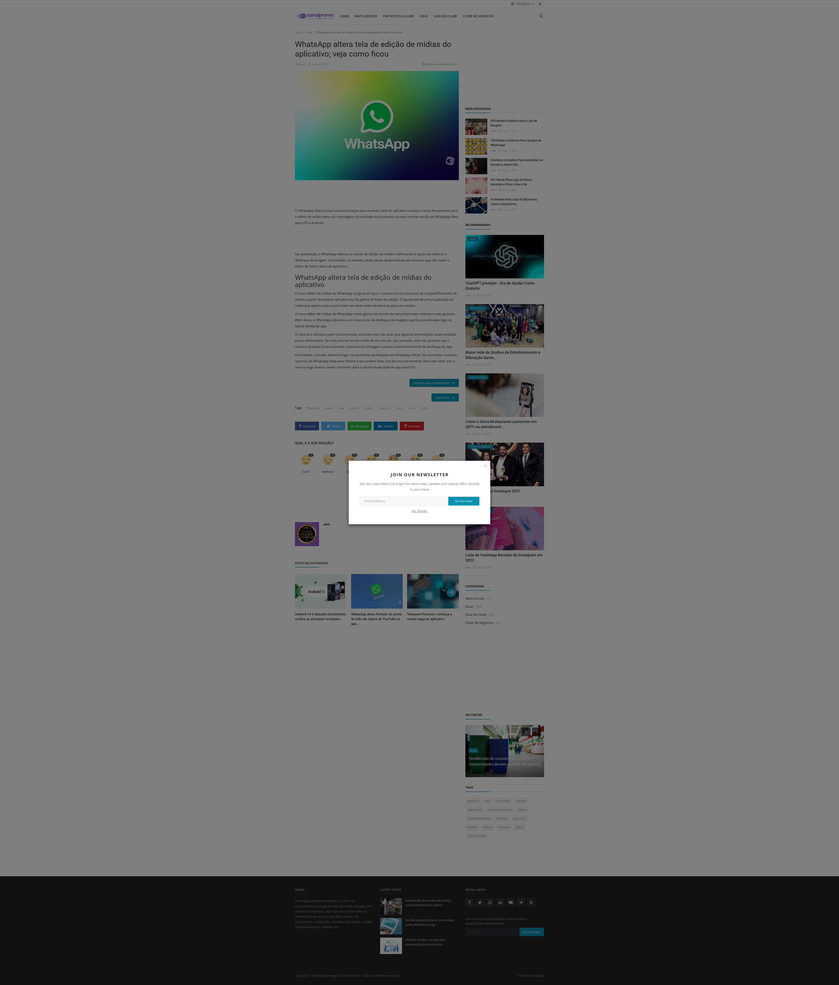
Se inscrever (464, 501)
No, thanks (419, 511)
